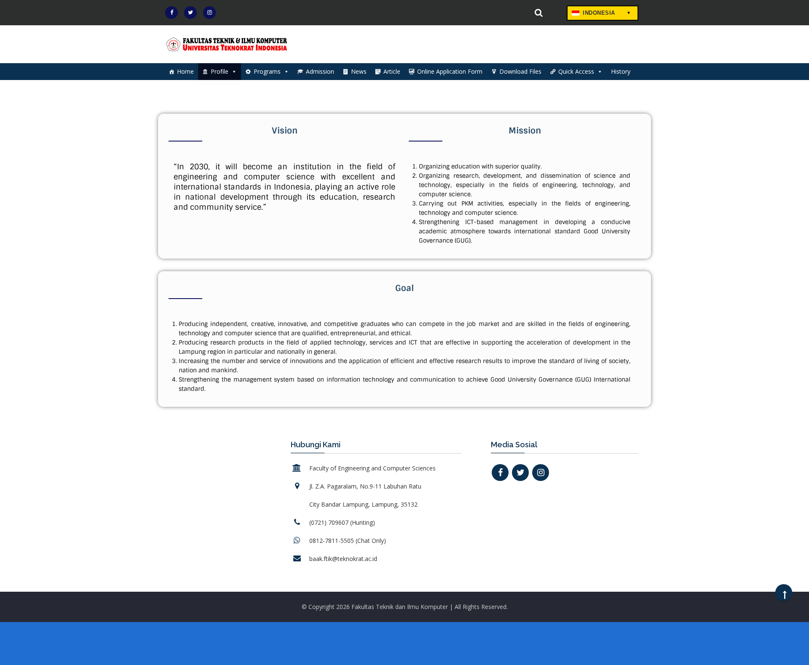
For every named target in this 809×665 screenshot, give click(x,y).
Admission (320, 71)
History (620, 71)
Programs (267, 71)
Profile (219, 71)
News (359, 71)
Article (391, 71)
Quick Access (576, 71)
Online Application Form (449, 71)
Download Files (520, 71)
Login (466, 13)
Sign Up (511, 13)
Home (185, 71)
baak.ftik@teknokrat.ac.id (343, 559)
